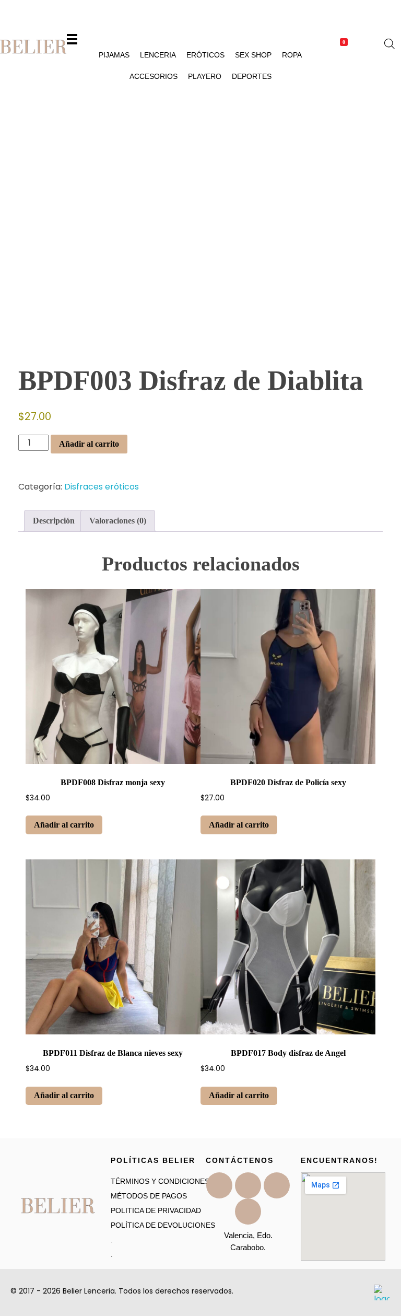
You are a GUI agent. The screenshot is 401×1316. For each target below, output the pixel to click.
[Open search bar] (389, 43)
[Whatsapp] (248, 1211)
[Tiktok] (248, 1185)
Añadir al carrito (89, 443)
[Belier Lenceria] (33, 47)
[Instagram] (277, 1185)
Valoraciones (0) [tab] (117, 520)
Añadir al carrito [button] (64, 824)
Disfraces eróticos (101, 487)
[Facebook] (219, 1185)
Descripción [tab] (54, 520)
